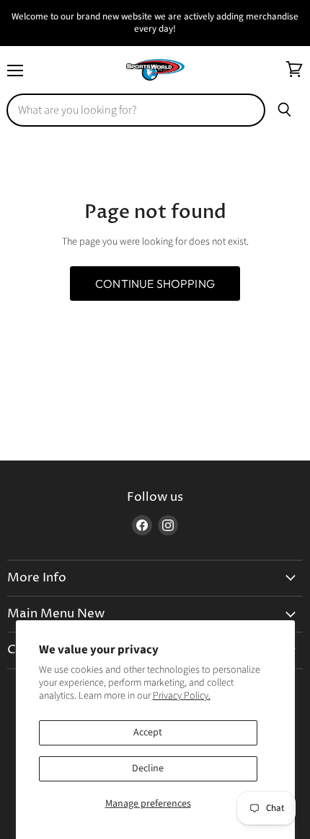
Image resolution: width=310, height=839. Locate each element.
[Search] (284, 110)
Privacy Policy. (182, 696)
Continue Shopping (155, 283)
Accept (147, 732)
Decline (148, 768)
